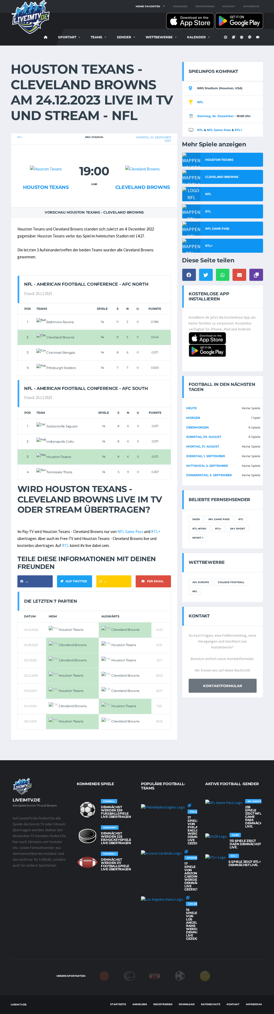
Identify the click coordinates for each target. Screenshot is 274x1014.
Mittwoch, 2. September (207, 466)
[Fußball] (180, 975)
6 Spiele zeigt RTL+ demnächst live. (245, 863)
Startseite (118, 1004)
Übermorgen (197, 427)
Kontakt (228, 6)
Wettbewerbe (159, 37)
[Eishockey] (129, 975)
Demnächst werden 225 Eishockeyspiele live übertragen (116, 838)
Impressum (251, 6)
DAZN (196, 519)
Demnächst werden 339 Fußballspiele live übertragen (116, 812)
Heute (191, 408)
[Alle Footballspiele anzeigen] (87, 862)
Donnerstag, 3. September (209, 475)
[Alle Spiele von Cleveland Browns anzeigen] (142, 158)
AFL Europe (200, 582)
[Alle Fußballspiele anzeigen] (87, 810)
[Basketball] (104, 975)
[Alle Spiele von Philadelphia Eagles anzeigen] (163, 807)
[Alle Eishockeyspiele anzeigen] (87, 836)
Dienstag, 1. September (205, 456)
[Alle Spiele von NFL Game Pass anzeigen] (223, 802)
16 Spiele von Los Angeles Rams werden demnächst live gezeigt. (196, 924)
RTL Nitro (199, 528)
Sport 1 (197, 537)
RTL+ (155, 531)
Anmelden (180, 6)
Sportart (67, 37)
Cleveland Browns (142, 187)
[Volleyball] (205, 975)
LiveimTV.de (18, 1004)
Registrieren (204, 6)
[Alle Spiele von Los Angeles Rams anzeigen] (162, 899)
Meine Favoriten (148, 6)
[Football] (154, 975)
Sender (124, 37)
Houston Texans (46, 187)
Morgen (193, 418)
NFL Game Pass (130, 531)
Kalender (196, 37)
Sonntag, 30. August (203, 437)
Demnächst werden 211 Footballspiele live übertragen (116, 864)
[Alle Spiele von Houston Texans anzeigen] (46, 158)
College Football (231, 582)
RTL (65, 545)
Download (187, 1004)
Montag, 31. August (202, 446)
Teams (96, 37)
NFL (19, 137)
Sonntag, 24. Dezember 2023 (153, 139)
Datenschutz (210, 1004)
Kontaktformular (222, 686)
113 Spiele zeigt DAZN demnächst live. (245, 844)
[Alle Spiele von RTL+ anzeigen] (215, 857)
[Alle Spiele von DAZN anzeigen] (216, 836)
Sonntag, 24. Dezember (215, 116)
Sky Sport (237, 528)
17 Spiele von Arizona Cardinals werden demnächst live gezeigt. (195, 876)
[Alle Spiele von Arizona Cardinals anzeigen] (161, 853)
